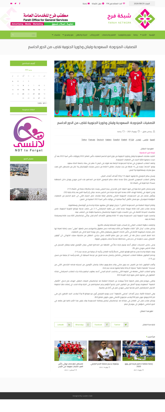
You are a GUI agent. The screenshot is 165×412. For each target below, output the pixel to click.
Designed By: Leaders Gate (82, 395)
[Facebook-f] (19, 3)
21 (34, 93)
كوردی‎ (138, 139)
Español (116, 139)
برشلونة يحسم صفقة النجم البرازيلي (105, 363)
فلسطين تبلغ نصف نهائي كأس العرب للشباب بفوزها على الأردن (70, 365)
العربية (152, 139)
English (124, 139)
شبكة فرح (119, 16)
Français (91, 139)
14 (34, 89)
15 (28, 89)
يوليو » (39, 102)
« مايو (45, 102)
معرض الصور (28, 158)
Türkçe (84, 139)
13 (39, 89)
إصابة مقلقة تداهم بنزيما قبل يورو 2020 (139, 365)
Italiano (108, 139)
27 (39, 98)
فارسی (145, 139)
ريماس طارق (147, 131)
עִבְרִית (131, 139)
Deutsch (100, 139)
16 (23, 89)
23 (23, 93)
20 (39, 93)
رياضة (119, 131)
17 (18, 89)
